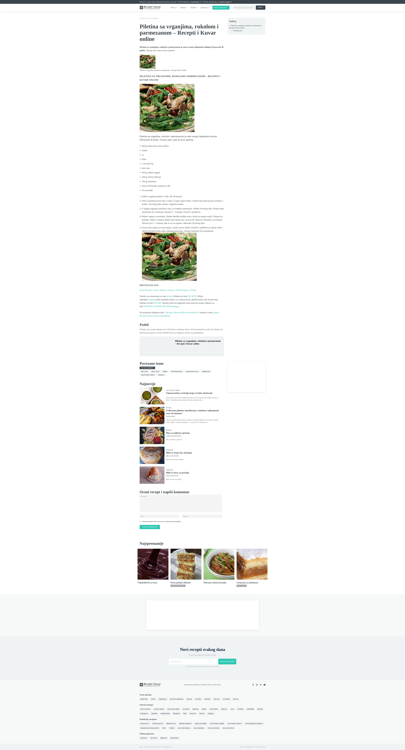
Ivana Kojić (170, 416)
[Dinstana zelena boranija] (219, 564)
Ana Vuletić (241, 586)
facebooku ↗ (196, 2)
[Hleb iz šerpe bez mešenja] (152, 455)
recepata (151, 299)
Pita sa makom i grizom (178, 433)
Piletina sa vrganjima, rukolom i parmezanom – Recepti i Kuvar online (245, 27)
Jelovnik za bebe (173, 390)
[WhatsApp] (192, 349)
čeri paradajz (176, 371)
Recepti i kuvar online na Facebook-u (182, 312)
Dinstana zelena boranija (215, 582)
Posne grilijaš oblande (181, 582)
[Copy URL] (206, 349)
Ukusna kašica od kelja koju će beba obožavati (189, 393)
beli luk (144, 371)
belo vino (155, 371)
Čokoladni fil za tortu (147, 582)
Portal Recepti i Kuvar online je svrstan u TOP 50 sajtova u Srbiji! (168, 290)
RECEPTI (192, 296)
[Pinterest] (187, 349)
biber (165, 371)
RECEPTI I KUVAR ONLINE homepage (161, 306)
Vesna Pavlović (172, 476)
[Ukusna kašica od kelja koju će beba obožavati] (152, 395)
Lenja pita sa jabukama (247, 582)
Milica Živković (172, 456)
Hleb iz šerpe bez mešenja (179, 452)
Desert (169, 430)
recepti (170, 296)
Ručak (168, 408)
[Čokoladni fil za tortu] (153, 564)
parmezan (206, 371)
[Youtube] (264, 685)
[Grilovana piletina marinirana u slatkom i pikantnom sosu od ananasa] (152, 415)
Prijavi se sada (227, 661)
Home (142, 18)
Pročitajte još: (237, 31)
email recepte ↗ (226, 2)
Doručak (169, 450)
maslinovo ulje (192, 371)
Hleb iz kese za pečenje (177, 472)
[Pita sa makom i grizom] (152, 435)
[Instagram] (257, 685)
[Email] (201, 349)
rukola (161, 375)
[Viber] (196, 349)
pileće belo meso (148, 375)
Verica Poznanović (173, 436)
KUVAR (157, 303)
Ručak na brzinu (151, 18)
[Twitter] (182, 349)
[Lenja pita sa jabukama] (252, 564)
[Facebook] (177, 349)
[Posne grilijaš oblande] (186, 564)
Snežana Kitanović (178, 586)
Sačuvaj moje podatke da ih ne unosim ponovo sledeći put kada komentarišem (161, 521)
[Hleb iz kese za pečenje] (152, 475)
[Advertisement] (246, 377)
